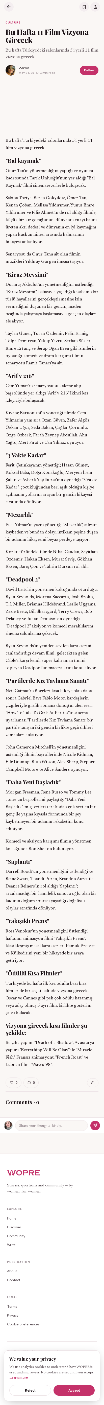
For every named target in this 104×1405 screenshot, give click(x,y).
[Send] (95, 1125)
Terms (12, 1306)
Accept (74, 1390)
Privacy (12, 1315)
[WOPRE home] (23, 1173)
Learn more (18, 1378)
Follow (89, 70)
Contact (13, 1280)
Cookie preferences (23, 1324)
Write (11, 1245)
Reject (30, 1390)
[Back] (9, 7)
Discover (14, 1227)
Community (16, 1236)
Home (11, 1218)
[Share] (95, 7)
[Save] (84, 7)
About (12, 1271)
